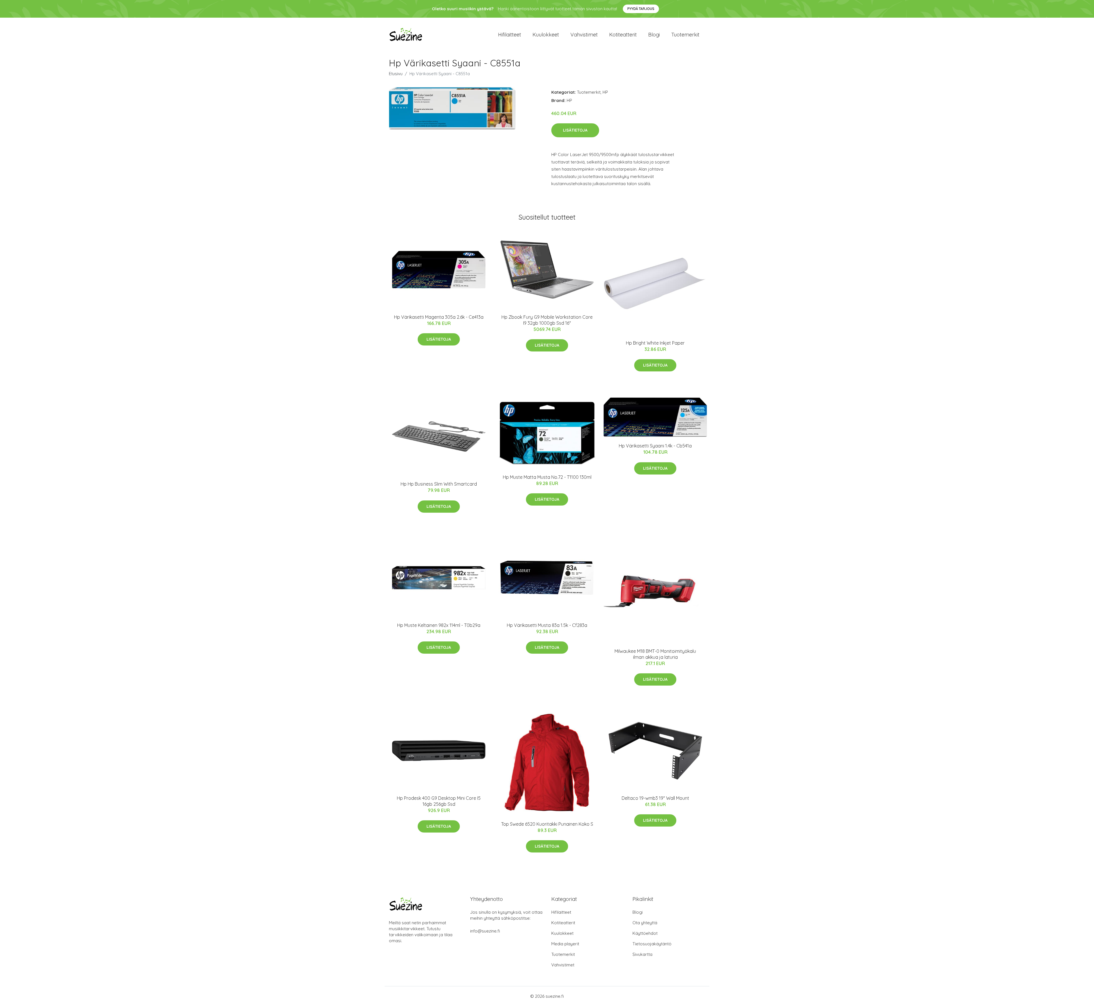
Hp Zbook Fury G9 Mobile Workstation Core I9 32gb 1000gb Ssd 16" (547, 320)
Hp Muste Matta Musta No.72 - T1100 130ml (547, 477)
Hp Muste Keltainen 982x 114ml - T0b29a (438, 625)
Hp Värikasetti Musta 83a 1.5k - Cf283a (547, 625)
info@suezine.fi (485, 931)
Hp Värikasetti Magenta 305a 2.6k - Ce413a (438, 317)
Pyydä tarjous (640, 9)
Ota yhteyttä (644, 922)
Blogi (654, 34)
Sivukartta (642, 954)
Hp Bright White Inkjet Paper (655, 343)
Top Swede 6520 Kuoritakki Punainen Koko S (547, 824)
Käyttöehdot (645, 933)
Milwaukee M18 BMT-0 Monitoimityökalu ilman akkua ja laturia (655, 654)
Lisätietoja (575, 130)
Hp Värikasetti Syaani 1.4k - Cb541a (655, 446)
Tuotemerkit (685, 34)
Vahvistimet (584, 34)
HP (605, 92)
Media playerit (565, 943)
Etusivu (396, 73)
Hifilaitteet (509, 34)
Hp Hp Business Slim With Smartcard (439, 484)
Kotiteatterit (623, 34)
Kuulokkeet (545, 34)
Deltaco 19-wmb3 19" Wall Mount (655, 798)
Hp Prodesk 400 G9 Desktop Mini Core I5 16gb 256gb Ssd (439, 801)
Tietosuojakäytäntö (651, 943)
